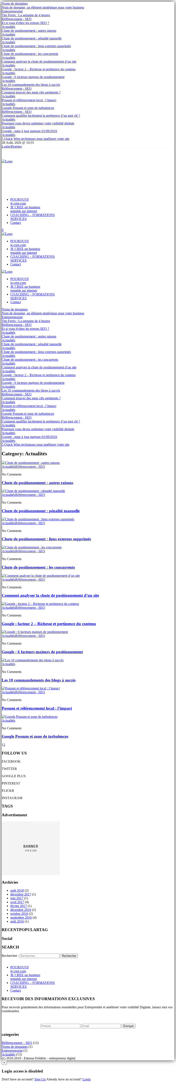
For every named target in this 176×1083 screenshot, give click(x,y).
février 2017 (18, 906)
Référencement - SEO (17, 19)
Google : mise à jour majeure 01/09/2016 (29, 131)
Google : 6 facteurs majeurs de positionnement (33, 77)
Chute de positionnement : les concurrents (30, 54)
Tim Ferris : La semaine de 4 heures (26, 15)
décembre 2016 (20, 910)
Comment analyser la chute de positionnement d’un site (39, 61)
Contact (15, 222)
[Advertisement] (80, 173)
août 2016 (17, 921)
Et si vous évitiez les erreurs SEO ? (25, 23)
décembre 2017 (20, 894)
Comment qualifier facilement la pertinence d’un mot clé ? (41, 115)
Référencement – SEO (17, 1043)
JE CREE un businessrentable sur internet (25, 209)
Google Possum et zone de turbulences (28, 108)
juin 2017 (16, 898)
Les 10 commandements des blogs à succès (31, 84)
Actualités (8, 27)
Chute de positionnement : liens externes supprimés (36, 46)
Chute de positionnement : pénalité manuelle (32, 38)
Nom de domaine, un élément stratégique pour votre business (43, 7)
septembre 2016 (21, 917)
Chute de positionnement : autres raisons (29, 30)
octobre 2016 (19, 913)
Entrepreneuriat (12, 11)
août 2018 (17, 890)
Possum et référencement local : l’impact (29, 100)
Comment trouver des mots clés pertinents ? (31, 92)
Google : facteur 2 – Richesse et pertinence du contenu (39, 69)
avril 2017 (17, 902)
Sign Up (40, 1079)
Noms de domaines (15, 3)
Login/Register (12, 146)
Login (86, 1079)
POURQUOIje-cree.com (19, 201)
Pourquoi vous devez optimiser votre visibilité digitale (38, 123)
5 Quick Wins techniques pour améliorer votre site (35, 139)
